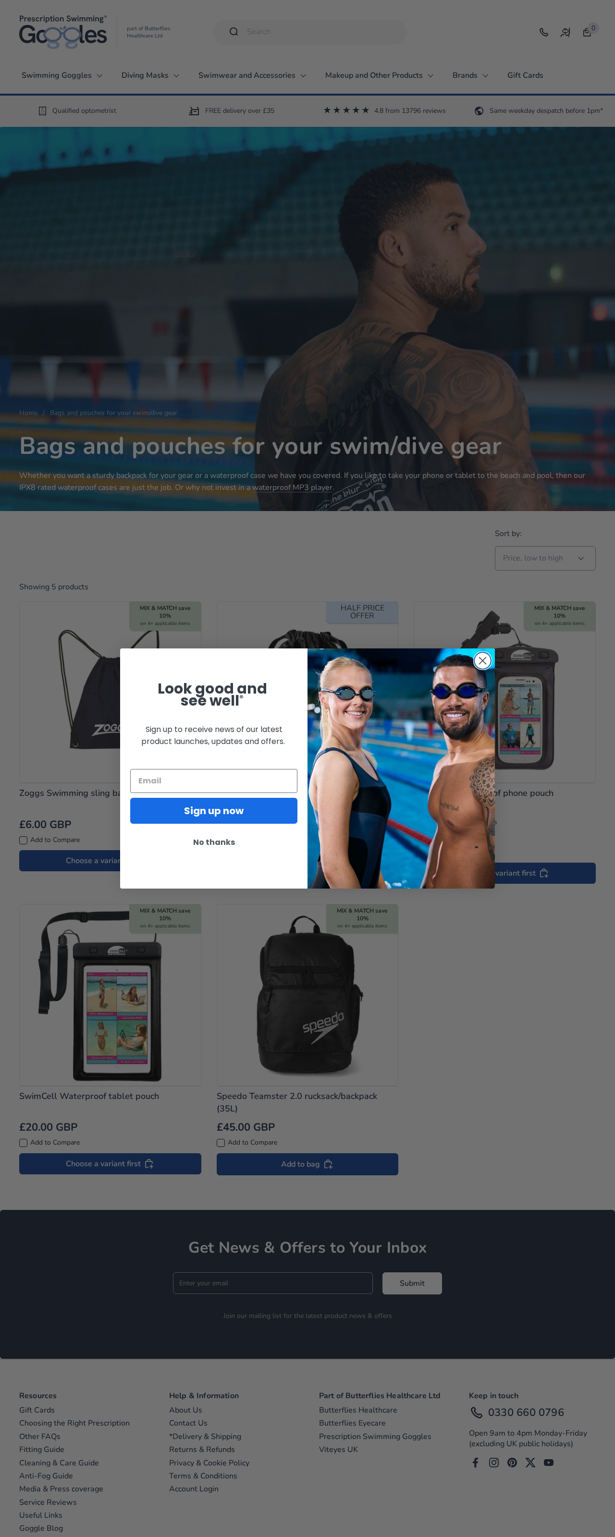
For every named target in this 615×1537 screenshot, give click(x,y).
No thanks (214, 842)
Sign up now (214, 810)
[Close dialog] (482, 660)
